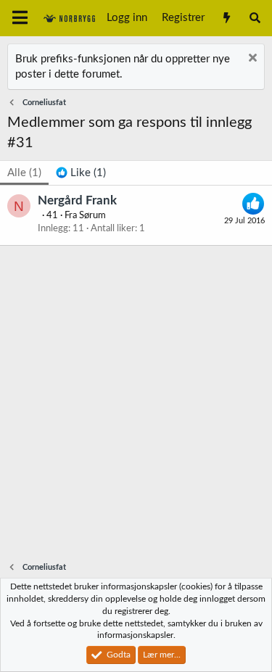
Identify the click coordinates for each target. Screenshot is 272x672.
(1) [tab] (24, 172)
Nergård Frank (77, 200)
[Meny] (20, 18)
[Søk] (255, 18)
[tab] (81, 173)
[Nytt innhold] (226, 18)
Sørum (92, 215)
